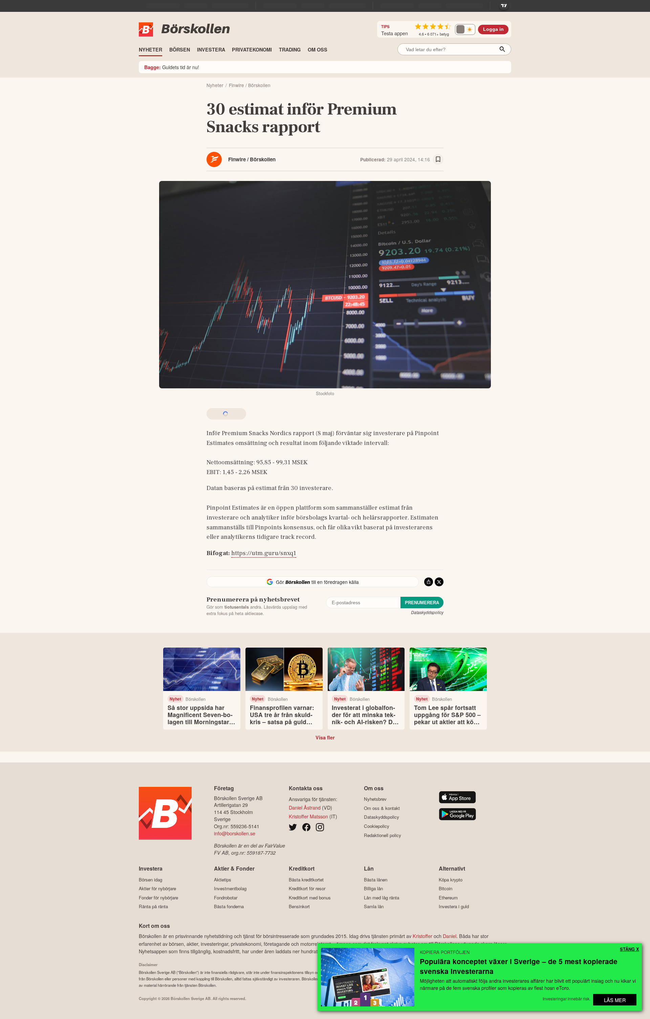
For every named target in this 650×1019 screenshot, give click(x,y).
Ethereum (448, 897)
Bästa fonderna (229, 906)
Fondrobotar (225, 897)
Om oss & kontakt (382, 808)
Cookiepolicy (376, 826)
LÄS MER (615, 999)
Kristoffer (422, 935)
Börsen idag (150, 879)
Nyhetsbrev (375, 799)
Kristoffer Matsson (308, 816)
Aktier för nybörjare (157, 888)
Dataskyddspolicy (427, 612)
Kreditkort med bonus (310, 897)
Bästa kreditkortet (306, 879)
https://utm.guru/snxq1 (263, 553)
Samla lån (374, 906)
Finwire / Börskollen (252, 159)
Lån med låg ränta (381, 897)
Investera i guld (454, 906)
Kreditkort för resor (307, 888)
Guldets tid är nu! (171, 66)
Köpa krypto (450, 879)
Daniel (449, 935)
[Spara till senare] (438, 159)
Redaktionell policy (382, 835)
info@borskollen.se (234, 833)
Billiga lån (373, 888)
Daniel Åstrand (305, 807)
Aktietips (222, 879)
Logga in (493, 29)
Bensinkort (299, 906)
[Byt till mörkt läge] (465, 29)
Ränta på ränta (153, 906)
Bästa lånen (375, 879)
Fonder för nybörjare (158, 897)
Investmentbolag (230, 888)
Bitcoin (445, 888)
